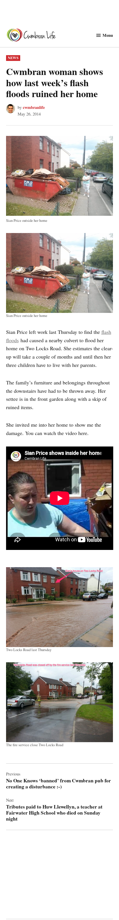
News (13, 57)
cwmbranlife (34, 107)
